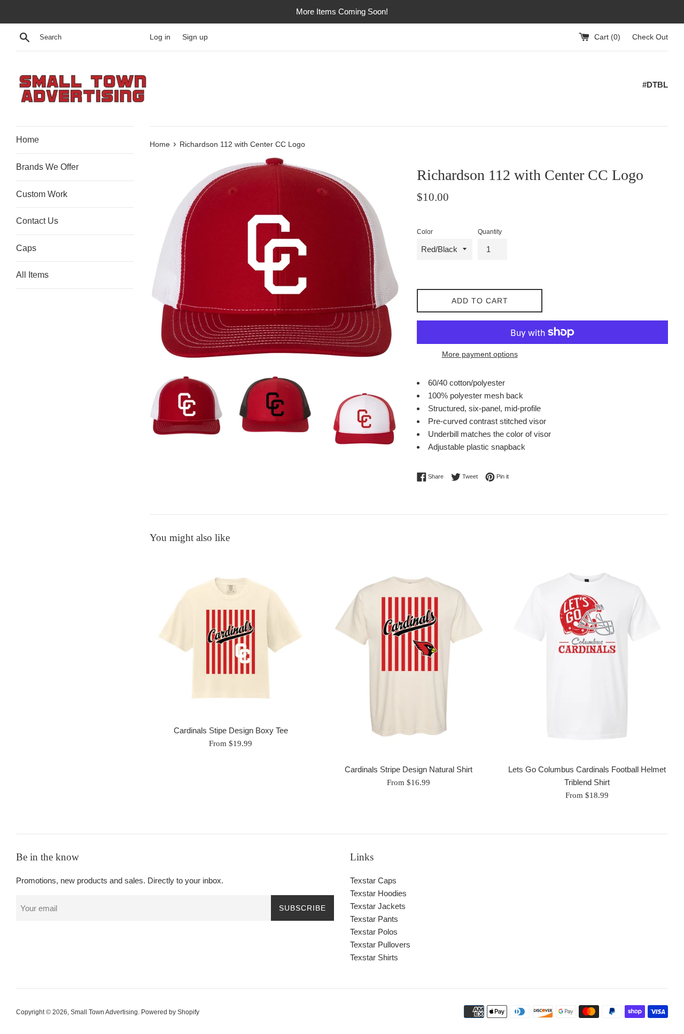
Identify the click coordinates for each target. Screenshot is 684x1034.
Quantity (490, 232)
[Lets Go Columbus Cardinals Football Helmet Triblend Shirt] (587, 656)
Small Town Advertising (104, 1012)
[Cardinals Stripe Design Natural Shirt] (408, 656)
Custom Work (41, 194)
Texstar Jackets (378, 906)
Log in (160, 37)
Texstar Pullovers (380, 944)
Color (425, 232)
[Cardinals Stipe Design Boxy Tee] (231, 636)
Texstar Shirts (374, 957)
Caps (26, 248)
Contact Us (37, 220)
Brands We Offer (47, 166)
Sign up (195, 37)
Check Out (650, 37)
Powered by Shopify (170, 1012)
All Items (32, 274)
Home (27, 139)
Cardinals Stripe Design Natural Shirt (408, 769)
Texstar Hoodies (378, 893)
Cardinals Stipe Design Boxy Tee (231, 730)
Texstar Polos (374, 931)
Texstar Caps (373, 880)
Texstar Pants (374, 918)
